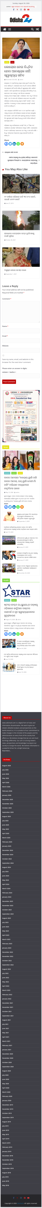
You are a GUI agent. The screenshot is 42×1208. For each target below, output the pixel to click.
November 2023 (7, 905)
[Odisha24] (4, 29)
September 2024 (8, 863)
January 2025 (6, 846)
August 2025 (6, 816)
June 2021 (5, 1028)
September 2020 (8, 1067)
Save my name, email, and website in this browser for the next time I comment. (18, 360)
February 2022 (7, 995)
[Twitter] (10, 144)
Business (7, 473)
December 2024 (7, 850)
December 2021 (7, 1003)
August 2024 (6, 867)
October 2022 (7, 961)
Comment (6, 299)
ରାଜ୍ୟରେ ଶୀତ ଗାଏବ (11, 152)
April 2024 (5, 884)
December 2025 (7, 799)
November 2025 (7, 804)
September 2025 (8, 812)
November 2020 (7, 1058)
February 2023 (7, 944)
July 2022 (5, 973)
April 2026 (5, 782)
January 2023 (6, 948)
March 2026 (6, 787)
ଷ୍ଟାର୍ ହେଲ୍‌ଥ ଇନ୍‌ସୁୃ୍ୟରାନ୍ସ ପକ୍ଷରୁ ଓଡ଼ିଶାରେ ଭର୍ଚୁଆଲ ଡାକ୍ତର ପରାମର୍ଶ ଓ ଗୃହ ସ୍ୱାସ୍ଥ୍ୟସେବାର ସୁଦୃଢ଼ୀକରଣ (21, 610)
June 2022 (5, 978)
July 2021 (5, 1024)
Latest (7, 62)
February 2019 (7, 1147)
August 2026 (6, 766)
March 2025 (6, 838)
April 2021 (5, 1037)
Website (5, 346)
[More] (22, 144)
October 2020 (7, 1062)
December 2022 (7, 952)
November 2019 (7, 1109)
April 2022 (5, 986)
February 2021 (7, 1045)
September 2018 (8, 1168)
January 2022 (6, 999)
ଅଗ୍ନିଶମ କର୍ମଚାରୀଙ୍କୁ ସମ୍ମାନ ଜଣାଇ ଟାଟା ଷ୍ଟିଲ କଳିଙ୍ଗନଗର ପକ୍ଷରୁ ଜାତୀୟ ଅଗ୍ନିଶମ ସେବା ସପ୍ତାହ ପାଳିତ (21, 528)
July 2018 (5, 1177)
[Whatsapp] (18, 144)
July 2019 (5, 1126)
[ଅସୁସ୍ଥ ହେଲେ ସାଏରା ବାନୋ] (21, 249)
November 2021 (7, 1007)
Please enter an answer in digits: (14, 368)
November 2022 (7, 956)
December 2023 (7, 901)
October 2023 (7, 910)
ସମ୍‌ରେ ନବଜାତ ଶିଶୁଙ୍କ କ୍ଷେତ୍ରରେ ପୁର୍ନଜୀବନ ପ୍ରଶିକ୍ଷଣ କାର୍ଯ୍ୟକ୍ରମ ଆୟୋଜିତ (27, 568)
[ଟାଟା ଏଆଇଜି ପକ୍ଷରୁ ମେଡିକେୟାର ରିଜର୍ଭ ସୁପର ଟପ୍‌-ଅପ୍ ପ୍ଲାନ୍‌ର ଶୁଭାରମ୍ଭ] (8, 668)
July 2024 (5, 871)
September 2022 (8, 965)
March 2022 (6, 990)
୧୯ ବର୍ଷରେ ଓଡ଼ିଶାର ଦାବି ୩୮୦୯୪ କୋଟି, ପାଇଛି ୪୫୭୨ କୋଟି (20, 198)
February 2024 (7, 893)
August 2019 (6, 1122)
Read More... (6, 751)
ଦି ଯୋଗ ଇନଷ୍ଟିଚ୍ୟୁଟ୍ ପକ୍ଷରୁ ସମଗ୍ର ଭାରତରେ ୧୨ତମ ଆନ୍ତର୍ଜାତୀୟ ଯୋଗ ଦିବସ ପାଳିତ (26, 643)
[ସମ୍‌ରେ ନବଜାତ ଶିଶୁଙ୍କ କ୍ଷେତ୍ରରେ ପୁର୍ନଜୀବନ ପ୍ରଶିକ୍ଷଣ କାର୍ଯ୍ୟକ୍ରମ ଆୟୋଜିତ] (8, 569)
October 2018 (7, 1164)
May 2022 (5, 982)
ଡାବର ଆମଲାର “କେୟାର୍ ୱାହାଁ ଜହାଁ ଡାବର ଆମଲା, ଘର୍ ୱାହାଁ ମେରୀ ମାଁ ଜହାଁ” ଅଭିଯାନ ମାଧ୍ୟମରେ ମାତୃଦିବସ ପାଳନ (20, 483)
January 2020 (6, 1100)
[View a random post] (37, 29)
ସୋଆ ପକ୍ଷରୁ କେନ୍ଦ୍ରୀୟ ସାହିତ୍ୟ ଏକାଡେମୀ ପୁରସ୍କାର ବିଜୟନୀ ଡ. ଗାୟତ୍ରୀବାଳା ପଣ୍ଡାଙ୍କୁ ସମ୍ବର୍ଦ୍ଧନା (22, 160)
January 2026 (6, 795)
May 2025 (5, 829)
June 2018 (5, 1181)
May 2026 (5, 778)
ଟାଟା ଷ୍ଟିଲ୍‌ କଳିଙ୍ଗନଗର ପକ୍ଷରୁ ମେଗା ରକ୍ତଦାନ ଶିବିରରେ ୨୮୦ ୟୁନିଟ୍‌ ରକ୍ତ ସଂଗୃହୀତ (21, 655)
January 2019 (6, 1151)
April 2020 (5, 1088)
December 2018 (7, 1156)
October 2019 (7, 1113)
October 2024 (7, 859)
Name (5, 326)
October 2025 (7, 808)
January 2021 (6, 1050)
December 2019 (7, 1105)
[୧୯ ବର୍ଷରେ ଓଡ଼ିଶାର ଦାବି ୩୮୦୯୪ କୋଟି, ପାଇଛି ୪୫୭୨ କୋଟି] (21, 175)
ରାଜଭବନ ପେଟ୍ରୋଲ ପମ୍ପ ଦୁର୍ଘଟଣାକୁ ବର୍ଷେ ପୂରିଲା (19, 234)
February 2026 (7, 791)
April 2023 (5, 935)
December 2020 (7, 1054)
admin (21, 79)
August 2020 (6, 1071)
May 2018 (5, 1185)
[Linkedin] (14, 144)
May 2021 (5, 1033)
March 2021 (6, 1041)
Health (14, 473)
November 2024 (7, 854)
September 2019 (8, 1117)
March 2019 (6, 1143)
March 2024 (6, 888)
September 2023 (8, 914)
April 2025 (5, 833)
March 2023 (6, 939)
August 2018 (6, 1173)
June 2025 (5, 825)
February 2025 (7, 842)
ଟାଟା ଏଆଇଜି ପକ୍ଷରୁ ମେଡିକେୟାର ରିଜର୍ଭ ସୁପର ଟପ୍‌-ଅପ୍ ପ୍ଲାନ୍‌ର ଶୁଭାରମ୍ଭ (27, 667)
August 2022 (6, 969)
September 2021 (8, 1016)
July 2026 (5, 770)
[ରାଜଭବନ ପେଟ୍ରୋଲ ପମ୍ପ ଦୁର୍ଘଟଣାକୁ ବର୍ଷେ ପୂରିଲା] (21, 212)
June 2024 (5, 876)
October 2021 (7, 1011)
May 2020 (5, 1084)
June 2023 (5, 927)
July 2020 (5, 1075)
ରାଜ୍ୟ (12, 62)
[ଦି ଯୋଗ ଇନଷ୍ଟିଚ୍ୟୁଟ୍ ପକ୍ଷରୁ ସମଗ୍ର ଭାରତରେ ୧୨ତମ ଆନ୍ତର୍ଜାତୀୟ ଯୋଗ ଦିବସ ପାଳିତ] (8, 645)
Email (5, 336)
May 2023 (5, 931)
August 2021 (6, 1020)
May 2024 (5, 880)
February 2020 (7, 1096)
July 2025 (5, 821)
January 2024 (6, 897)
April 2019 (5, 1139)
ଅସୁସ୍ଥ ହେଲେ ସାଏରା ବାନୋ (15, 270)
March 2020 (6, 1092)
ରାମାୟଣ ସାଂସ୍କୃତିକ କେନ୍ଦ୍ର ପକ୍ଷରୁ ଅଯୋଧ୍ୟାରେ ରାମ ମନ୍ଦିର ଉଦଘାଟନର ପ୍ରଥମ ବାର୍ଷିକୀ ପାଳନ (27, 555)
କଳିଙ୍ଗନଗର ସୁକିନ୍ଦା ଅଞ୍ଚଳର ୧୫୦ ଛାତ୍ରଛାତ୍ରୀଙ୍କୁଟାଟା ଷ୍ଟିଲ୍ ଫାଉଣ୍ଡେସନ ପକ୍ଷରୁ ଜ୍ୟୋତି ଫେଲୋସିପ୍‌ (27, 541)
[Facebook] (6, 144)
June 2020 (5, 1079)
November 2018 (7, 1160)
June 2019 (5, 1130)
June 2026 (5, 774)
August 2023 (6, 918)
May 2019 (5, 1134)
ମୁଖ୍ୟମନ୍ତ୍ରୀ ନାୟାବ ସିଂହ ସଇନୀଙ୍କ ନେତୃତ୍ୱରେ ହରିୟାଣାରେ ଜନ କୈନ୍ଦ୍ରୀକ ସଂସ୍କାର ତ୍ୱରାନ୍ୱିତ (27, 516)
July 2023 (5, 922)
